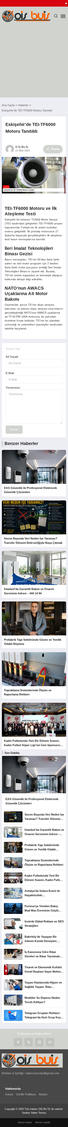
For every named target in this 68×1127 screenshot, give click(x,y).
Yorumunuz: (13, 387)
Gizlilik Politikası (26, 1094)
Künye (9, 1094)
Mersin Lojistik (42, 1122)
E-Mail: (10, 373)
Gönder (14, 429)
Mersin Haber (25, 1122)
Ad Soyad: (12, 356)
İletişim (43, 1094)
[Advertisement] (34, 61)
